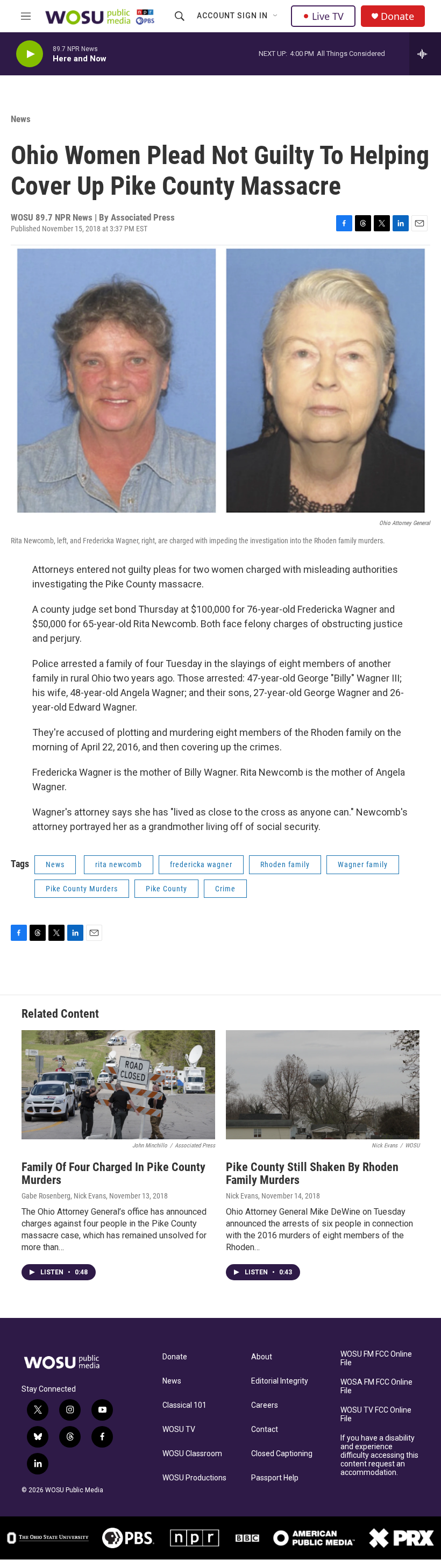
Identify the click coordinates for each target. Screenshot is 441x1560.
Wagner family (363, 864)
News (21, 119)
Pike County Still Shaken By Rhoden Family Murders (312, 1173)
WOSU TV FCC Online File (375, 1414)
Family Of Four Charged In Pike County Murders (113, 1173)
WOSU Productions (194, 1478)
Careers (264, 1405)
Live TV (328, 16)
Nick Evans (242, 1196)
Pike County (166, 888)
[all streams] (425, 53)
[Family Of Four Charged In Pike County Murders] (118, 1084)
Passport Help (274, 1478)
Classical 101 (184, 1405)
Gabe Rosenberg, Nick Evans (64, 1196)
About (261, 1357)
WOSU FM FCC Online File (376, 1358)
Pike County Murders (82, 888)
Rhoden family (285, 864)
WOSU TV (178, 1430)
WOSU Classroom (192, 1454)
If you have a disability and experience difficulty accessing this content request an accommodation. (379, 1455)
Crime (225, 888)
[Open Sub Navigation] (276, 16)
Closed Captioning (281, 1454)
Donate (397, 16)
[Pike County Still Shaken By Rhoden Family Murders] (322, 1084)
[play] (29, 54)
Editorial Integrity (279, 1381)
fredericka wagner (201, 864)
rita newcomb (118, 864)
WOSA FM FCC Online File (376, 1386)
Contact (264, 1430)
